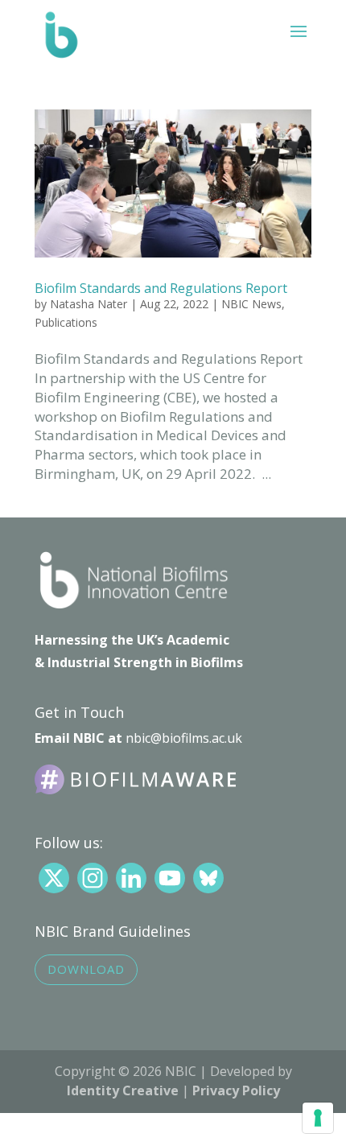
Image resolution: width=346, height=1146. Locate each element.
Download (86, 969)
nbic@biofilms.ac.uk (184, 738)
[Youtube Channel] (169, 878)
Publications (66, 322)
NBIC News (251, 303)
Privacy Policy (236, 1090)
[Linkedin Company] (131, 878)
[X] (54, 878)
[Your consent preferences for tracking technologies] (318, 1118)
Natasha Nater (88, 303)
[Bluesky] (208, 878)
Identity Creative (123, 1090)
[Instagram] (92, 878)
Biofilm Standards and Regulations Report (161, 288)
